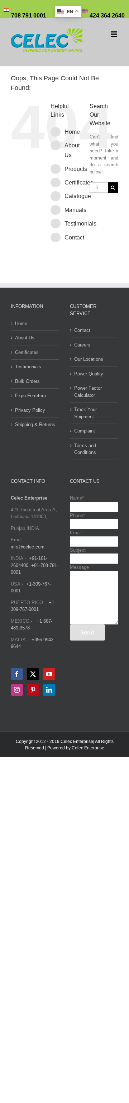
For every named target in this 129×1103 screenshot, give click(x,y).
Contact (74, 237)
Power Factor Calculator (88, 391)
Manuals (75, 210)
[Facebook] (17, 674)
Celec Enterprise (88, 747)
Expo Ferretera (30, 395)
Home (72, 132)
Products (75, 169)
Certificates (78, 182)
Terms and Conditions (85, 449)
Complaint (84, 431)
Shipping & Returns (35, 424)
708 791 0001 (28, 15)
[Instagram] (17, 690)
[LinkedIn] (49, 690)
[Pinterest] (33, 690)
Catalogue (77, 196)
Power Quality (88, 373)
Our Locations (88, 359)
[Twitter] (33, 674)
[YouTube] (49, 674)
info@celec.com (27, 547)
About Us (24, 337)
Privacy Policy (30, 410)
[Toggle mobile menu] (114, 34)
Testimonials (80, 224)
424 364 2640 (106, 15)
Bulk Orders (27, 381)
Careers (82, 345)
